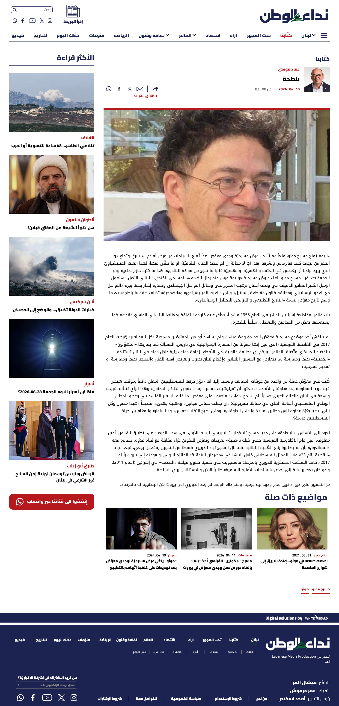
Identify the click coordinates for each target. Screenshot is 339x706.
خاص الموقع (139, 652)
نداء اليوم (232, 652)
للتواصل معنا (146, 698)
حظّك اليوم (68, 35)
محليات (214, 652)
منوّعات (96, 35)
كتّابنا (286, 35)
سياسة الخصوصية (186, 698)
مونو (305, 589)
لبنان (306, 35)
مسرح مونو (321, 589)
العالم (185, 35)
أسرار (195, 652)
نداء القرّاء (158, 652)
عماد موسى (289, 69)
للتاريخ (40, 35)
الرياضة (121, 35)
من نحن (261, 698)
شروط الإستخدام (228, 698)
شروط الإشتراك (110, 698)
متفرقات (176, 652)
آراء (233, 35)
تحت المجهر (259, 35)
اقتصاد (213, 35)
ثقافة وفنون (152, 35)
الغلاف (249, 652)
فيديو (18, 35)
